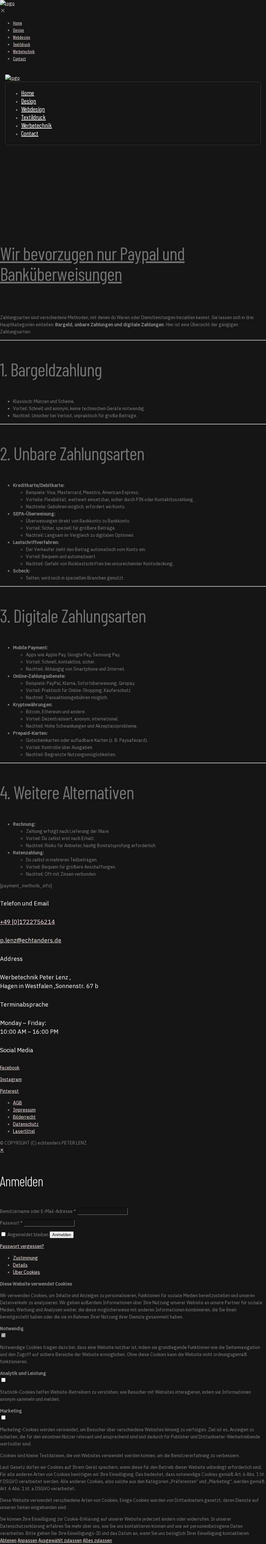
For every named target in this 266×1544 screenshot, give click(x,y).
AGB (17, 1103)
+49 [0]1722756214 (27, 922)
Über (26, 1272)
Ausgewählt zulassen (60, 1540)
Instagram (11, 1079)
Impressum (24, 1110)
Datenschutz (26, 1124)
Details (20, 1265)
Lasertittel (24, 1131)
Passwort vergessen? (22, 1246)
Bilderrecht (24, 1117)
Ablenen (8, 1540)
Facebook (9, 1068)
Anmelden (61, 1234)
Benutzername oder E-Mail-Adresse (38, 1211)
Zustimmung (25, 1258)
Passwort (11, 1223)
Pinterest (9, 1091)
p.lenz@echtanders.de (30, 940)
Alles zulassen (97, 1540)
